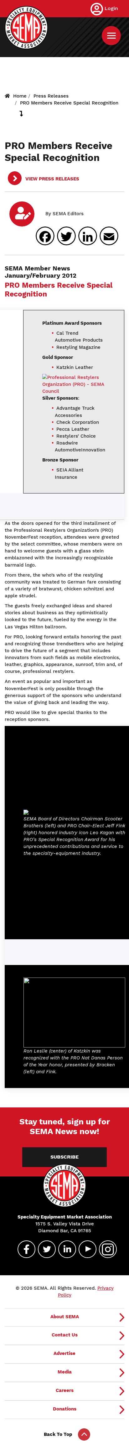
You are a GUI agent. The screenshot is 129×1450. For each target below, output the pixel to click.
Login (111, 8)
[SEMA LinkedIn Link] (64, 1249)
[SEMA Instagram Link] (105, 1249)
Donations (64, 1409)
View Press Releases (51, 179)
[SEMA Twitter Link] (44, 1249)
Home (20, 96)
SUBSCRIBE (64, 1157)
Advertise (64, 1353)
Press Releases (51, 96)
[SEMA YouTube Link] (85, 1249)
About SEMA (64, 1316)
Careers (65, 1390)
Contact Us (65, 1335)
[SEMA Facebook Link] (24, 1249)
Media (65, 1372)
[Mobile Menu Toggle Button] (111, 35)
